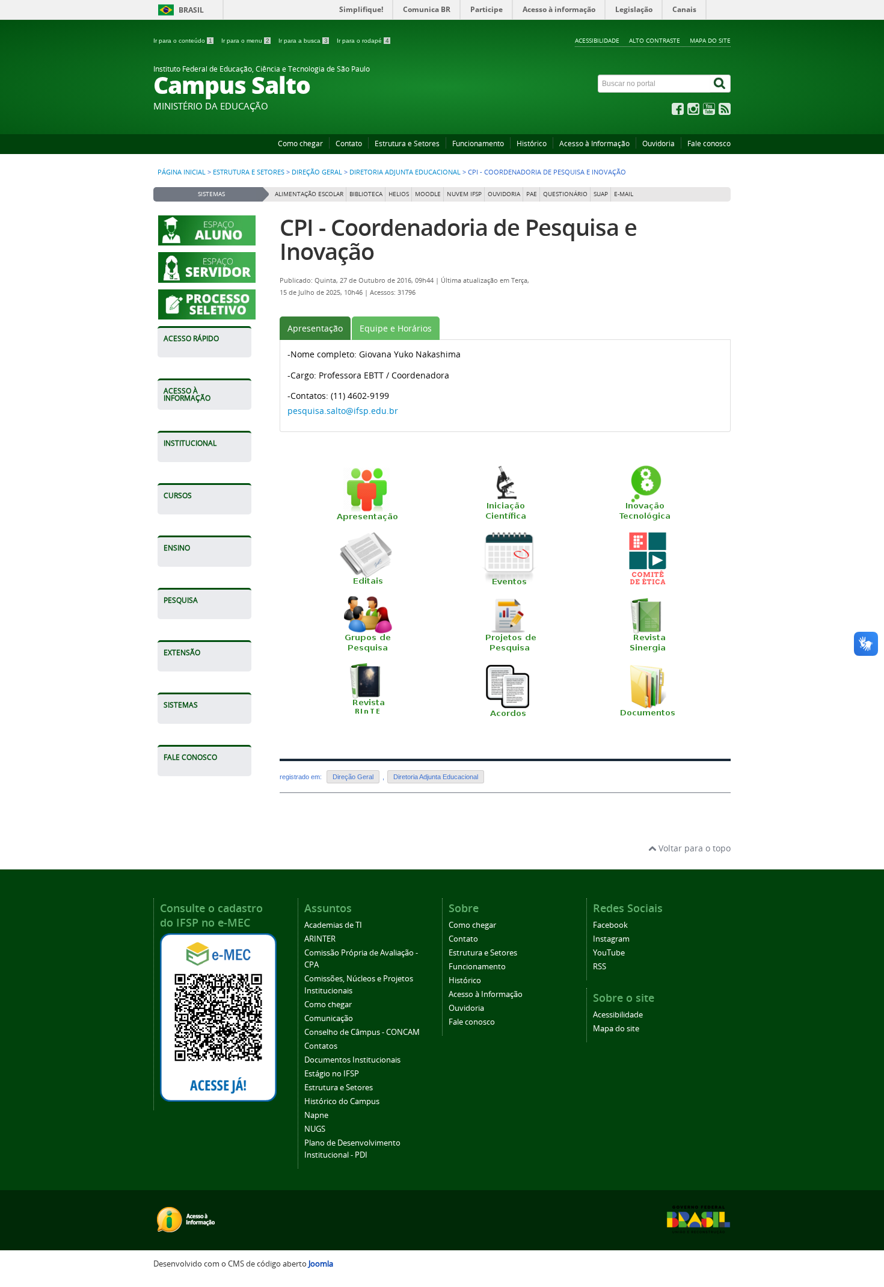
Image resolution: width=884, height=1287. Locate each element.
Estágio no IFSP (331, 1074)
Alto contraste (654, 40)
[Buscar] (720, 84)
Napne (316, 1115)
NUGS (314, 1129)
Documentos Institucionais (352, 1060)
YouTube (609, 953)
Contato (349, 143)
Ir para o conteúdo (182, 40)
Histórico (532, 143)
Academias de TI (333, 925)
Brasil (191, 10)
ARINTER (320, 939)
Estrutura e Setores (407, 143)
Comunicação (328, 1018)
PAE (531, 194)
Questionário (565, 194)
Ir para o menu (245, 40)
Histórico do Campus (341, 1101)
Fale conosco (709, 143)
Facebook (610, 925)
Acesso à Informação (594, 143)
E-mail (623, 194)
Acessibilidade (597, 40)
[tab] (315, 328)
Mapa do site (710, 40)
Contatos (320, 1046)
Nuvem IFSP (464, 194)
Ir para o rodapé (363, 40)
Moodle (428, 194)
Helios (398, 194)
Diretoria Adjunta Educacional (405, 172)
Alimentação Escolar (309, 194)
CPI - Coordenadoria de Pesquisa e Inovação (458, 239)
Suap (601, 194)
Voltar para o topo (693, 848)
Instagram (611, 939)
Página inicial (182, 172)
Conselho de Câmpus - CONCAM (362, 1032)
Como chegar (300, 143)
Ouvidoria (658, 143)
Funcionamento (478, 143)
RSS (599, 966)
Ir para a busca (303, 40)
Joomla (320, 1264)
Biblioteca (365, 194)
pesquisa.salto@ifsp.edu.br (342, 410)
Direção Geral (317, 172)
